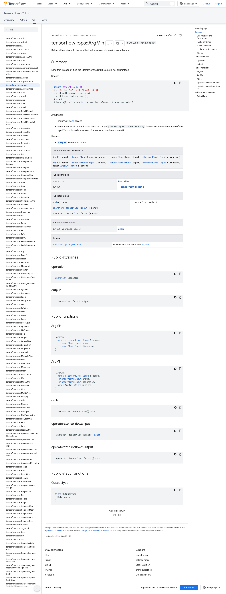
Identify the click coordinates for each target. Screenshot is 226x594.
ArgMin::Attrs (68, 165)
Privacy (57, 587)
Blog (47, 555)
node (55, 202)
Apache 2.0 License (53, 531)
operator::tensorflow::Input (70, 207)
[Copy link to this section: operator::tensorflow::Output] (96, 447)
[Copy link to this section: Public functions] (81, 317)
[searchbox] (21, 29)
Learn (50, 3)
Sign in (218, 3)
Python (23, 19)
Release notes (142, 560)
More (124, 3)
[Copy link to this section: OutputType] (71, 483)
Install (39, 3)
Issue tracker (142, 555)
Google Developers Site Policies (95, 531)
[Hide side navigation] (37, 588)
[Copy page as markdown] (117, 43)
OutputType (59, 228)
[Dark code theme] (175, 82)
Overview (9, 19)
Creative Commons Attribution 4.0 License (128, 527)
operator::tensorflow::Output (71, 213)
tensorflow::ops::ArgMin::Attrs (67, 244)
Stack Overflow (143, 565)
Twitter (48, 570)
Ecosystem (83, 3)
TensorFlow (56, 35)
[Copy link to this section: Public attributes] (81, 257)
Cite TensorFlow (143, 575)
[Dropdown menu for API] (70, 3)
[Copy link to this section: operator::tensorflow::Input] (93, 424)
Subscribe (189, 587)
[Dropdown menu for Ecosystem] (92, 3)
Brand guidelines (144, 570)
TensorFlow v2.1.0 (16, 13)
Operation (124, 181)
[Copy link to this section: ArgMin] (64, 326)
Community (105, 3)
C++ (34, 19)
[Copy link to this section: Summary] (70, 62)
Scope (70, 121)
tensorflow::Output (132, 186)
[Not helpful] (180, 35)
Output (62, 142)
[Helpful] (175, 35)
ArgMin (56, 157)
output (56, 186)
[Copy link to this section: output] (64, 290)
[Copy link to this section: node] (62, 400)
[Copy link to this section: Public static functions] (91, 474)
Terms (48, 587)
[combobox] (159, 3)
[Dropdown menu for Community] (114, 3)
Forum (48, 560)
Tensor (67, 130)
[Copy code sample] (180, 82)
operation (58, 181)
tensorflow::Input (120, 157)
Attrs (121, 228)
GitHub (206, 3)
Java (44, 19)
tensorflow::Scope (83, 157)
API (65, 3)
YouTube (49, 575)
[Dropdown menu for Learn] (57, 3)
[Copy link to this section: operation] (68, 267)
